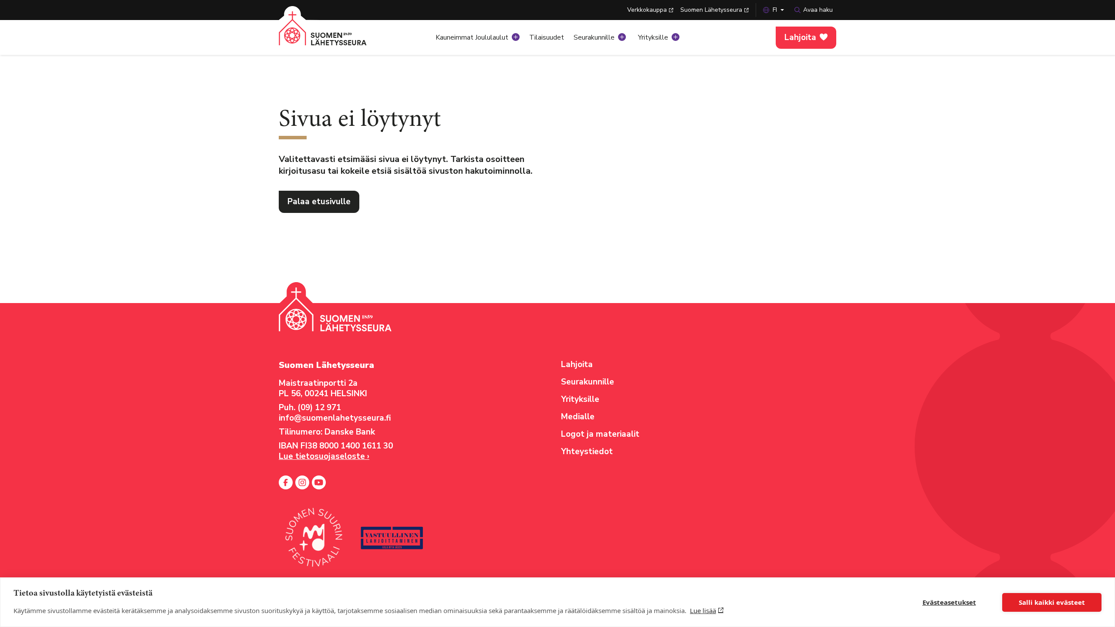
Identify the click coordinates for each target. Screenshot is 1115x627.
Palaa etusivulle (319, 201)
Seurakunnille (594, 37)
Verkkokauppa (647, 10)
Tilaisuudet (546, 37)
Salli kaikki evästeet (1052, 602)
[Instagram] (302, 482)
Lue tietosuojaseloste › (324, 456)
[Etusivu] (333, 35)
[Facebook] (286, 482)
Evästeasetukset (949, 602)
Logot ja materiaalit (600, 434)
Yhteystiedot (587, 451)
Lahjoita (800, 37)
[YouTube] (319, 482)
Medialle (578, 416)
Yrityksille (653, 37)
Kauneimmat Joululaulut (472, 37)
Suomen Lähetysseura (711, 10)
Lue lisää (703, 610)
